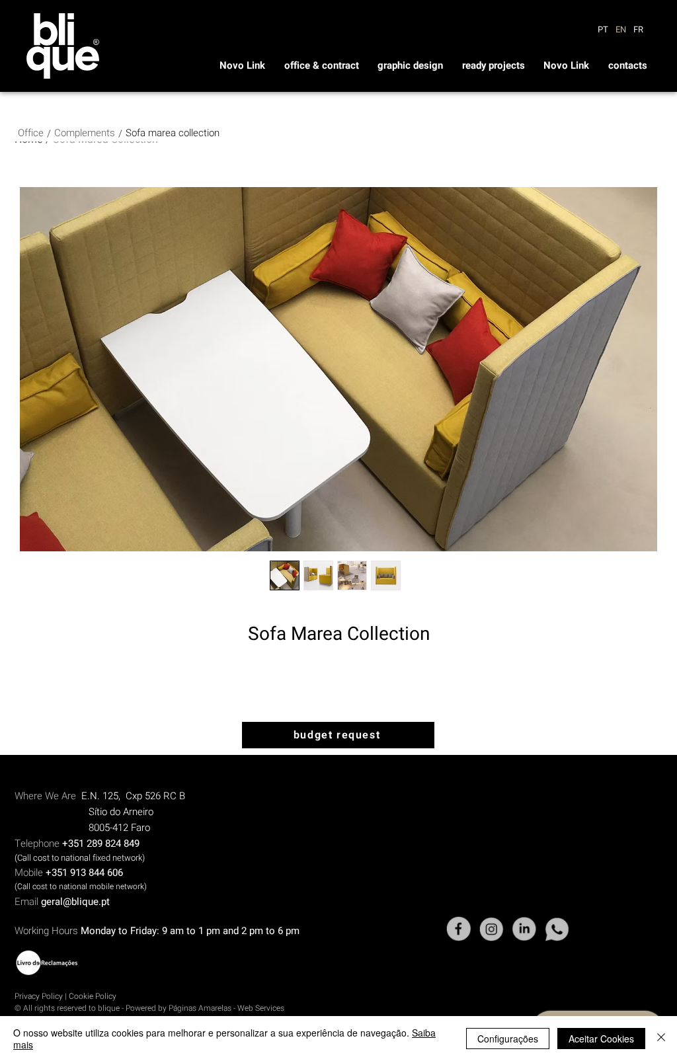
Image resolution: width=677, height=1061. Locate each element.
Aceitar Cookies (601, 1038)
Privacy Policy (39, 996)
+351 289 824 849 (100, 843)
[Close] (661, 1038)
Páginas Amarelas (201, 1008)
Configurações (507, 1038)
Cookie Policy (92, 996)
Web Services (260, 1008)
